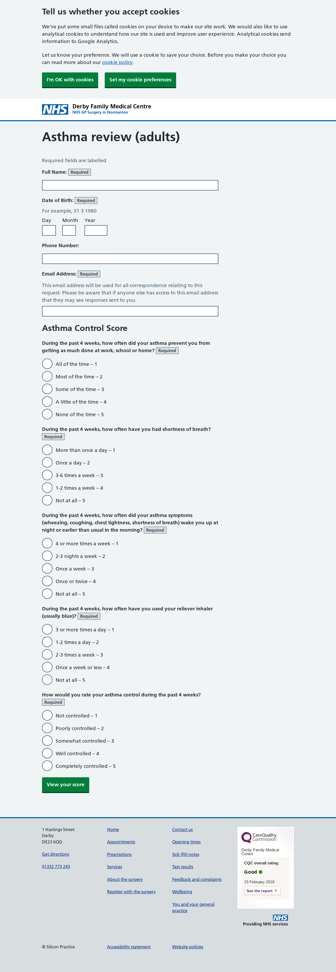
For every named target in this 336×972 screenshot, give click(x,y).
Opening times (186, 841)
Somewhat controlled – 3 (85, 741)
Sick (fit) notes (185, 854)
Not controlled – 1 (77, 716)
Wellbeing (182, 891)
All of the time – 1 (76, 364)
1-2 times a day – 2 (77, 642)
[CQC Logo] (259, 842)
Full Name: (65, 172)
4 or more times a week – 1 (87, 544)
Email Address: (70, 274)
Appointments (121, 841)
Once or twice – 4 (76, 581)
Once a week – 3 (75, 569)
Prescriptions (119, 854)
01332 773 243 (56, 866)
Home (113, 829)
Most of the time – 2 (79, 377)
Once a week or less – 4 (83, 667)
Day (46, 220)
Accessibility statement (129, 946)
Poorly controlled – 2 (80, 728)
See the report (259, 891)
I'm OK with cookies (70, 80)
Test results (182, 866)
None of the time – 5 (80, 414)
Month (70, 220)
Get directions (55, 854)
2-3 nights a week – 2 (80, 556)
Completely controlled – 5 (86, 766)
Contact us (182, 829)
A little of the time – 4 (81, 402)
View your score (66, 784)
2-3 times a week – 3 (79, 655)
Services (114, 866)
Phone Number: (60, 245)
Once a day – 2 (73, 463)
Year (90, 220)
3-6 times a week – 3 (79, 475)
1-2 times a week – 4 (79, 488)
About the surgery (125, 879)
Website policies (187, 946)
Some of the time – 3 (80, 389)
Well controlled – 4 (77, 754)
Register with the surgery (131, 891)
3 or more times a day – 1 (85, 630)
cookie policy (117, 62)
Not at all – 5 (70, 501)
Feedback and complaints (197, 879)
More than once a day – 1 (86, 450)
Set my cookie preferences (140, 80)
